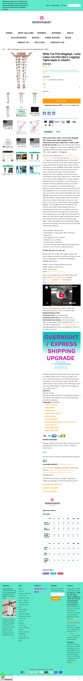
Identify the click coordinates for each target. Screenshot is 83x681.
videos (60, 280)
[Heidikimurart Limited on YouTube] (36, 592)
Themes (42, 32)
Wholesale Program (24, 614)
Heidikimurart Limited (46, 669)
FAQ (20, 607)
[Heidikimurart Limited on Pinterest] (41, 589)
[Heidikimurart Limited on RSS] (38, 592)
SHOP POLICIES (48, 468)
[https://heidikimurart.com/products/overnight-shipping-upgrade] (62, 369)
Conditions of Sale (24, 598)
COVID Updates (23, 609)
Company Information (25, 593)
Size (44, 84)
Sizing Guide (22, 611)
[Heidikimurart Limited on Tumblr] (46, 589)
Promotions (22, 625)
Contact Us (58, 42)
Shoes (36, 37)
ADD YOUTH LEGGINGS (50, 488)
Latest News (6, 585)
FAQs (58, 132)
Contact (21, 621)
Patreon (48, 280)
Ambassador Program (25, 616)
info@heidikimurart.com (66, 464)
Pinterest (62, 472)
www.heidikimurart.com (66, 470)
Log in (47, 5)
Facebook (46, 472)
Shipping (45, 79)
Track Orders (22, 618)
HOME (9, 32)
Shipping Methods (67, 324)
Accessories (19, 37)
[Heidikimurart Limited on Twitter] (35, 589)
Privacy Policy (22, 595)
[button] (47, 64)
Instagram (53, 472)
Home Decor (52, 37)
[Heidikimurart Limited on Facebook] (38, 589)
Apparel (57, 32)
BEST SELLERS (26, 32)
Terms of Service (23, 600)
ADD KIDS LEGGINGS (50, 491)
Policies (40, 42)
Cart (65, 5)
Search (20, 588)
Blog (68, 37)
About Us (23, 42)
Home (3, 49)
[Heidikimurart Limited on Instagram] (43, 589)
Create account (55, 5)
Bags (70, 32)
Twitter (68, 472)
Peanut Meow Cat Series (56, 271)
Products (21, 623)
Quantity (46, 91)
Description (48, 132)
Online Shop (53, 470)
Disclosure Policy (23, 602)
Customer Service (24, 604)
